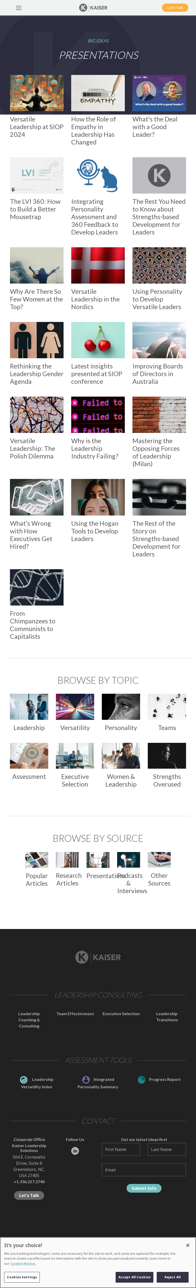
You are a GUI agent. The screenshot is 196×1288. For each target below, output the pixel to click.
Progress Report (165, 1079)
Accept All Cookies (134, 1277)
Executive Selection (121, 1013)
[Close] (187, 1245)
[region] (98, 1262)
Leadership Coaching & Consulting (29, 1019)
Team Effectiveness (75, 1013)
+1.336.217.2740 (29, 1181)
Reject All (173, 1277)
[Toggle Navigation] (18, 7)
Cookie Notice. (23, 1263)
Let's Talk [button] (175, 7)
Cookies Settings (22, 1277)
